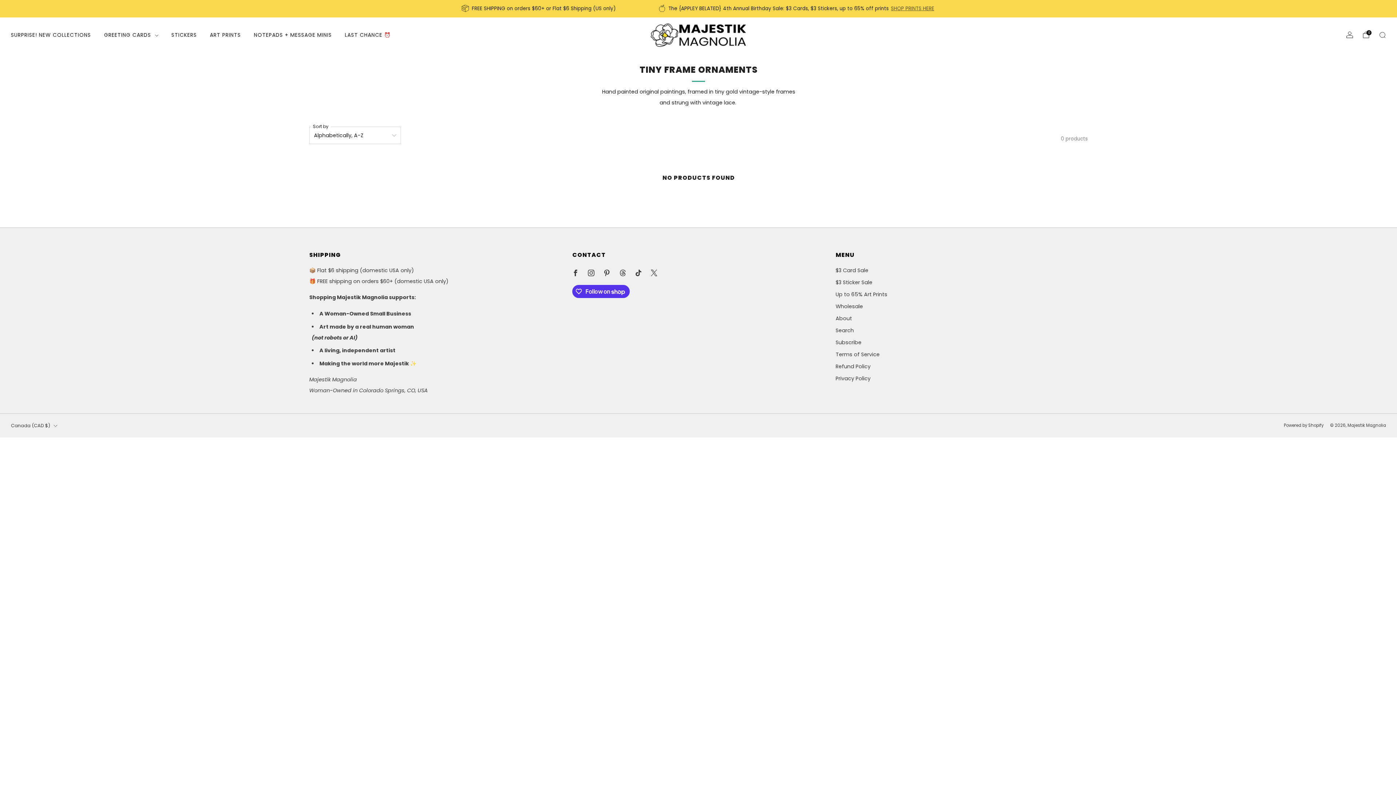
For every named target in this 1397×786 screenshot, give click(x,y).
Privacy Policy (853, 378)
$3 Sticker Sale (854, 282)
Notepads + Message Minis (293, 35)
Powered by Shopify (1304, 425)
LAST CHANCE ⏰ (368, 35)
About (844, 318)
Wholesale (849, 306)
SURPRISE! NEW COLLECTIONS (51, 35)
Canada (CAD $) (30, 425)
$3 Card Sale (852, 270)
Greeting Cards (127, 35)
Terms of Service (858, 354)
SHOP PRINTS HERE (912, 8)
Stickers (184, 35)
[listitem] (539, 8)
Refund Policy (853, 366)
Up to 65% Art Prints (861, 294)
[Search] (1382, 35)
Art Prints (225, 35)
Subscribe (848, 342)
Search (845, 330)
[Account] (1349, 35)
